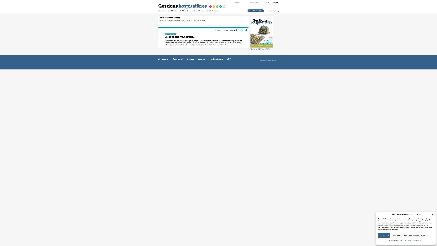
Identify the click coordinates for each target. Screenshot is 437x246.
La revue (201, 59)
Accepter (384, 236)
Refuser (396, 236)
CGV (229, 59)
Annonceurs (178, 59)
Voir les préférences (414, 236)
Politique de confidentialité (413, 240)
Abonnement (163, 59)
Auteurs (190, 59)
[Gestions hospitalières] (182, 6)
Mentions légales (216, 59)
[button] (432, 214)
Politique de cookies (396, 240)
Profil (275, 2)
